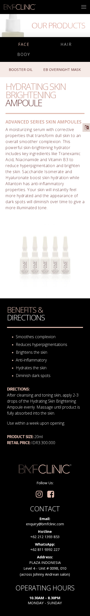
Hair (66, 44)
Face (24, 44)
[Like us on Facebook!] (50, 494)
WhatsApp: (45, 544)
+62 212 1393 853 (45, 536)
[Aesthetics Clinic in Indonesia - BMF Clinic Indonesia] (20, 7)
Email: (45, 518)
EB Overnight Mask (62, 69)
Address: (45, 556)
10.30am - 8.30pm (44, 597)
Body (23, 54)
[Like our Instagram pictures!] (39, 494)
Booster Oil (20, 69)
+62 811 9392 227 (45, 549)
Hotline (45, 531)
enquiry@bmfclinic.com (45, 523)
